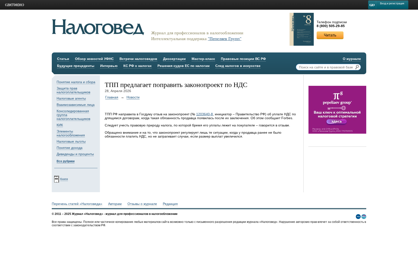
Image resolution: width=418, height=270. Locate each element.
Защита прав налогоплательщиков (73, 90)
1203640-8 (204, 114)
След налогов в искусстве (238, 66)
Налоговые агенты (71, 98)
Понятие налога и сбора (76, 82)
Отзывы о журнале (142, 204)
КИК (60, 125)
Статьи (63, 59)
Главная (111, 97)
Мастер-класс (203, 59)
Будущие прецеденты (75, 66)
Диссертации (174, 59)
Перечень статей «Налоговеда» (77, 204)
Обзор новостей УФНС (94, 59)
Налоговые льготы (71, 141)
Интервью (109, 66)
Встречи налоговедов (138, 59)
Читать (330, 35)
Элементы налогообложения (71, 133)
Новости (133, 97)
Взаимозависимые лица (76, 105)
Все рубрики (66, 161)
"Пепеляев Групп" (224, 38)
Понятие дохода (69, 148)
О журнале (352, 59)
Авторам (115, 204)
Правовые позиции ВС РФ (243, 59)
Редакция (170, 204)
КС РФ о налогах (137, 66)
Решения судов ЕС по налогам (183, 66)
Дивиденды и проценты (75, 154)
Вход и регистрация (392, 3)
